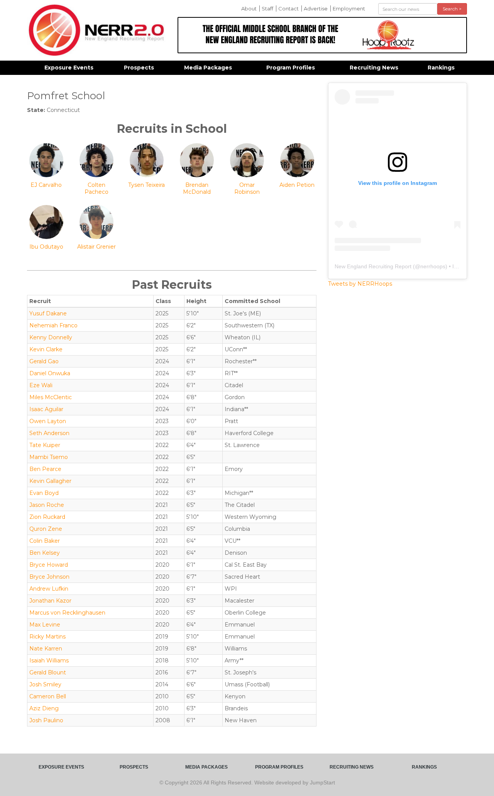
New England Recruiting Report (373, 266)
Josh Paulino (46, 720)
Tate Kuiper (44, 445)
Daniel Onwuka (49, 373)
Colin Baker (44, 540)
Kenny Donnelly (50, 337)
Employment (349, 8)
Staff (267, 8)
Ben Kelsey (44, 552)
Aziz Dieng (44, 708)
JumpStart (322, 782)
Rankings (441, 67)
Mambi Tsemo (48, 457)
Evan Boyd (44, 492)
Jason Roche (46, 504)
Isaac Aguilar (46, 409)
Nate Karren (45, 648)
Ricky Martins (47, 636)
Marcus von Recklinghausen (67, 612)
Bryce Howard (48, 564)
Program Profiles (290, 67)
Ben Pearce (45, 469)
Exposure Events (68, 67)
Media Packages (208, 67)
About (249, 8)
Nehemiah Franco (53, 325)
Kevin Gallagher (50, 481)
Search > (452, 9)
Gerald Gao (44, 361)
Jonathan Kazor (50, 600)
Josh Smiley (45, 684)
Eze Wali (40, 385)
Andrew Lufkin (48, 588)
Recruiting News (374, 67)
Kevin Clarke (46, 349)
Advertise (316, 8)
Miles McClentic (50, 397)
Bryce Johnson (49, 576)
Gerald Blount (47, 672)
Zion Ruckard (47, 516)
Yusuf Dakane (48, 313)
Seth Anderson (49, 433)
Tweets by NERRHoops (360, 283)
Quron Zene (45, 528)
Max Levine (44, 624)
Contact (288, 8)
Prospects (139, 67)
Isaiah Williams (49, 660)
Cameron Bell (47, 696)
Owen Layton (47, 421)
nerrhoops (432, 266)
